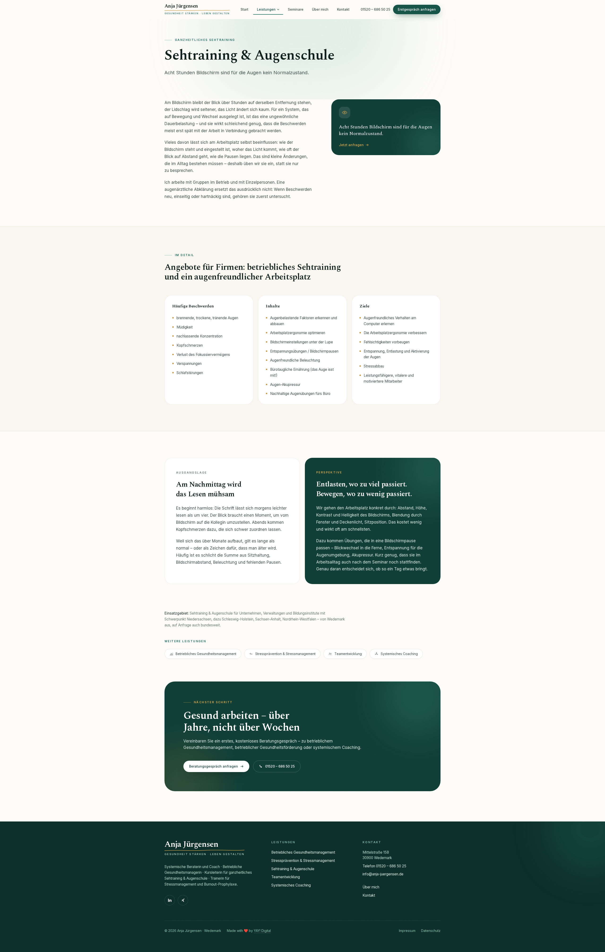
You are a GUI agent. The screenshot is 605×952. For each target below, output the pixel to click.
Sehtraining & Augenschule (292, 869)
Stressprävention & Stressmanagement (285, 654)
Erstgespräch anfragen (417, 9)
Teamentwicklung (348, 654)
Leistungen (266, 9)
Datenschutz (431, 931)
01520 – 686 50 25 (375, 9)
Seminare (295, 9)
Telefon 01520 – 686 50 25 (384, 866)
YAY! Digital (262, 931)
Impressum (407, 931)
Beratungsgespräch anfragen (213, 766)
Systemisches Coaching (399, 654)
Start (244, 9)
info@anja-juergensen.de (383, 874)
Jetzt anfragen (351, 145)
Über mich (320, 9)
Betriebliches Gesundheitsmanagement (206, 654)
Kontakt (343, 9)
